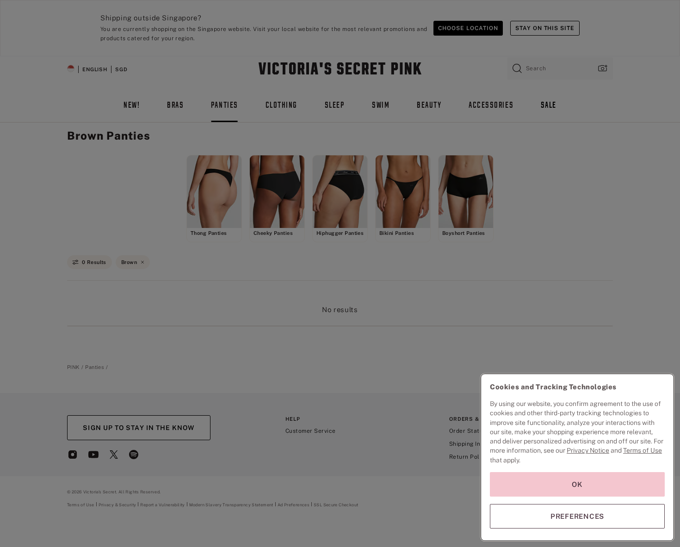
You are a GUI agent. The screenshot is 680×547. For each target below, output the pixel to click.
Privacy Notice (588, 450)
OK (577, 484)
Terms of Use (642, 450)
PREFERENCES (577, 516)
